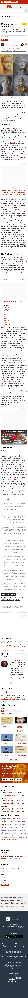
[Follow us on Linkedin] (15, 952)
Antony (14, 514)
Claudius (7, 311)
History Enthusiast (7, 876)
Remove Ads (23, 163)
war (21, 155)
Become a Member (8, 779)
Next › (11, 759)
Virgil (9, 466)
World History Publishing (7, 958)
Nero (5, 313)
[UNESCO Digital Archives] (14, 979)
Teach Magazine (5, 905)
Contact (9, 943)
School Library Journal (17, 903)
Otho (5, 317)
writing (23, 213)
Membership (6, 1)
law (16, 209)
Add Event (4, 852)
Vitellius (6, 319)
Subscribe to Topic (14, 48)
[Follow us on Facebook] (7, 952)
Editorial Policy (9, 945)
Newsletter (15, 943)
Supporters (16, 946)
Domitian (7, 324)
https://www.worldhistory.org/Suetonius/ (13, 795)
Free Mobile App (14, 1)
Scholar (4, 882)
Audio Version (16, 50)
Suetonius (3, 858)
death (15, 143)
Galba (6, 315)
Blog (3, 945)
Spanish (17, 692)
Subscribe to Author (6, 50)
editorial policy (13, 610)
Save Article (4, 48)
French (3, 692)
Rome (9, 119)
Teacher (4, 877)
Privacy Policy (18, 945)
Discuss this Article (9, 594)
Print (23, 50)
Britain (22, 223)
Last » (16, 759)
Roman (14, 105)
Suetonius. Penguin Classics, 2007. (13, 646)
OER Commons (5, 903)
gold (22, 519)
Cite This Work (10, 599)
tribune (13, 153)
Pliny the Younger (16, 203)
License (17, 599)
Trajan (11, 217)
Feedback (22, 943)
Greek (3, 487)
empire (13, 355)
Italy (17, 159)
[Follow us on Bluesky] (12, 952)
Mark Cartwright (10, 44)
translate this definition (9, 699)
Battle (22, 157)
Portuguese (10, 692)
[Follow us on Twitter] (10, 952)
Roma (15, 479)
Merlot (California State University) (16, 902)
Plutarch (9, 379)
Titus (5, 322)
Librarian (5, 880)
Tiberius (7, 307)
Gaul (24, 242)
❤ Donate (4, 39)
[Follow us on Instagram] (18, 952)
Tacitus (17, 379)
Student (5, 879)
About (3, 943)
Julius (6, 301)
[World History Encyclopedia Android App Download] (18, 936)
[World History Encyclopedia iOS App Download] (9, 936)
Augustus (9, 250)
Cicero (24, 474)
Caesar (10, 301)
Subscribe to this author (20, 653)
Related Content (18, 597)
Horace (14, 466)
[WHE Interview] (11, 683)
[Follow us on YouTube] (20, 952)
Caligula (4, 147)
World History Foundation (7, 956)
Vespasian (7, 320)
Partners (10, 946)
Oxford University (12, 897)
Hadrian (22, 194)
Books (3, 599)
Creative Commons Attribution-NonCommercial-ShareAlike (13, 823)
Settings (23, 946)
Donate (19, 779)
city (11, 562)
